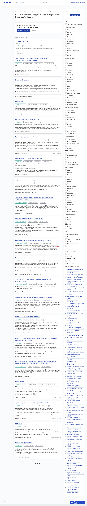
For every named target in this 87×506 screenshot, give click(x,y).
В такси (69, 174)
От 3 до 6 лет (71, 261)
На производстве (72, 211)
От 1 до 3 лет (71, 258)
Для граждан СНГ (72, 133)
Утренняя (70, 95)
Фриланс (69, 48)
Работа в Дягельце (72, 489)
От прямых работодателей (74, 24)
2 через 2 (70, 63)
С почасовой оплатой (73, 146)
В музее (69, 191)
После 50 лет (71, 119)
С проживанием (71, 141)
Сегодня (69, 148)
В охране (69, 172)
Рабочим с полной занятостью (75, 446)
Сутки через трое (72, 104)
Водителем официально (73, 417)
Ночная (69, 81)
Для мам (69, 124)
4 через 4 (70, 67)
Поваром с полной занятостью (75, 269)
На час (69, 55)
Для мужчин (70, 126)
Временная (70, 41)
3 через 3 (70, 65)
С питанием (70, 150)
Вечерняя (70, 79)
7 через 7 (69, 72)
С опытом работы (72, 251)
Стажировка (70, 43)
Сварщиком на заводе (73, 361)
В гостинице (70, 188)
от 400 (69, 219)
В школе (69, 202)
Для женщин (70, 117)
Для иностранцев (72, 122)
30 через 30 (70, 77)
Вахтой (69, 86)
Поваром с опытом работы (74, 317)
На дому (69, 170)
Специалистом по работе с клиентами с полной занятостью (74, 421)
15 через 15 (70, 74)
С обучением (71, 139)
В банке (69, 181)
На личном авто (71, 157)
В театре (69, 209)
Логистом (69, 325)
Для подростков (71, 131)
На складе (70, 193)
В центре (69, 184)
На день (69, 53)
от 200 (69, 217)
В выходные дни (71, 97)
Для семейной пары (73, 164)
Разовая (69, 34)
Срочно (69, 159)
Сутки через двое (72, 102)
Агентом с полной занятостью (75, 291)
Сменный (70, 84)
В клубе (69, 200)
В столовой (70, 204)
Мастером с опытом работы (74, 376)
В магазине (70, 177)
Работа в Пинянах (71, 477)
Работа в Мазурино (72, 480)
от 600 (69, 222)
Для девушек (71, 112)
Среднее (69, 241)
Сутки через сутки (72, 100)
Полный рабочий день (73, 90)
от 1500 (69, 226)
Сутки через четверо (73, 61)
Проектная (70, 46)
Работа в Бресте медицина (74, 465)
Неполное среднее (72, 243)
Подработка (70, 30)
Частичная (70, 39)
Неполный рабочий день (74, 93)
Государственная (72, 155)
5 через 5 (70, 70)
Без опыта (70, 254)
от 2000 (69, 228)
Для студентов (71, 110)
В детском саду (71, 186)
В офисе (69, 179)
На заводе (70, 197)
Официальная (71, 153)
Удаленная (70, 36)
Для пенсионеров (72, 128)
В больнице (70, 207)
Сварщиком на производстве (75, 375)
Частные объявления (73, 162)
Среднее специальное (73, 239)
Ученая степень (71, 246)
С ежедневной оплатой (73, 143)
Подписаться (75, 15)
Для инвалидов (71, 115)
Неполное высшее (72, 234)
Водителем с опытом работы (75, 395)
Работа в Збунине (71, 479)
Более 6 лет (70, 263)
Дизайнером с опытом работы (75, 366)
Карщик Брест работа (73, 456)
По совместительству (73, 50)
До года (69, 256)
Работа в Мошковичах (73, 482)
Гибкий (69, 88)
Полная (69, 32)
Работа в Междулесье (73, 487)
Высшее (69, 236)
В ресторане (70, 195)
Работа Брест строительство (75, 451)
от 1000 (69, 224)
